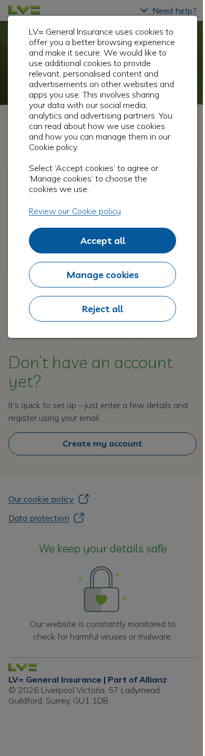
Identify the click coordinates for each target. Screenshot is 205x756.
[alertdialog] (102, 177)
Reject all (102, 309)
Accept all (102, 241)
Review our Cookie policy (75, 211)
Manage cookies (103, 275)
